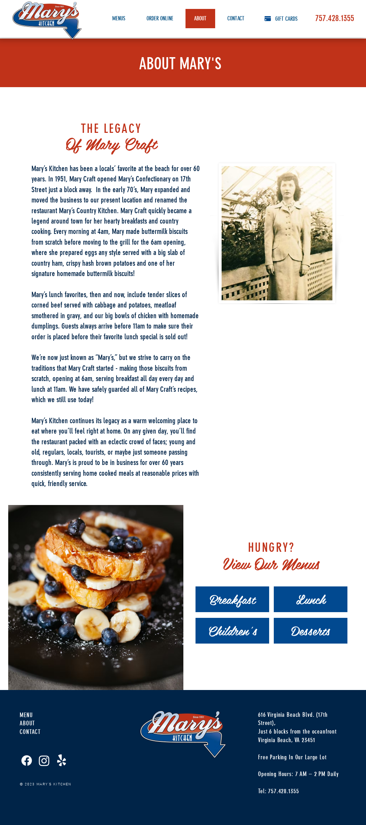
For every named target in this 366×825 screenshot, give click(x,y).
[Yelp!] (62, 761)
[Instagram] (44, 761)
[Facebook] (27, 761)
